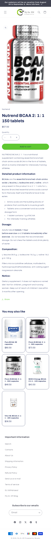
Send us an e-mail (13, 479)
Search (8, 444)
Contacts (9, 450)
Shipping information (14, 461)
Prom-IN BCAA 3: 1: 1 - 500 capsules (37, 343)
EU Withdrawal (11, 490)
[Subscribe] (39, 513)
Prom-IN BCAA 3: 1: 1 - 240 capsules (13, 380)
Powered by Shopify (32, 538)
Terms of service (12, 485)
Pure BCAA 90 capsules (11, 343)
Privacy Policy (11, 467)
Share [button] (7, 299)
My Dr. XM (21, 538)
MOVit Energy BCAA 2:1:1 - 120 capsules (37, 380)
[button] (5, 12)
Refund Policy (11, 473)
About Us (9, 455)
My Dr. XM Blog (11, 496)
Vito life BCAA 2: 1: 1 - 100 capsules (13, 417)
